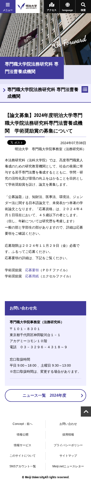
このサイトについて (22, 455)
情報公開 (22, 434)
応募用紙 (32, 276)
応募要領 (32, 270)
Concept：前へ (23, 424)
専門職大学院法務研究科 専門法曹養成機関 (42, 93)
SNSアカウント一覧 (22, 466)
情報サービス (22, 445)
